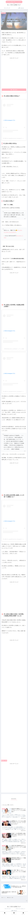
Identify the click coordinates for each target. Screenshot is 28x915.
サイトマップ (7, 908)
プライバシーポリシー (20, 908)
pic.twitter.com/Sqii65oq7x (10, 232)
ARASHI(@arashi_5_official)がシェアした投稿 (14, 348)
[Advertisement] (14, 73)
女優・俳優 (5, 760)
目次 (14, 89)
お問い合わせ (14, 910)
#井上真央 (19, 230)
